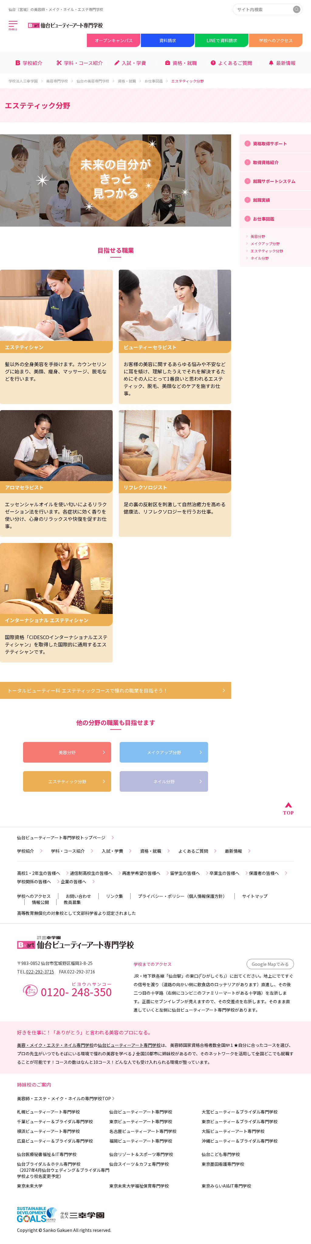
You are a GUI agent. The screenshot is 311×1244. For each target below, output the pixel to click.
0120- (76, 989)
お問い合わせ (78, 896)
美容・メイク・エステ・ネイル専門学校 (55, 1045)
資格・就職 (127, 81)
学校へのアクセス (276, 40)
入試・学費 (112, 851)
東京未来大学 (30, 1186)
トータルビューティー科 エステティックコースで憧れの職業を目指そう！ (87, 690)
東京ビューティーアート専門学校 (140, 1121)
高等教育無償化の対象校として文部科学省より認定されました (76, 913)
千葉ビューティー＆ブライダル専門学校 (55, 1121)
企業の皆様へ (73, 881)
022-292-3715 (40, 972)
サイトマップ (255, 896)
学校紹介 (25, 851)
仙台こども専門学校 (221, 1154)
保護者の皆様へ (264, 873)
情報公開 (40, 902)
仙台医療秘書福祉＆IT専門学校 (47, 1154)
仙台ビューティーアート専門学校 (129, 1045)
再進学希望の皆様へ (141, 873)
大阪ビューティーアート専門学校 (233, 1131)
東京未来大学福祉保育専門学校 (139, 1186)
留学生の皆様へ (185, 873)
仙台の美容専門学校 (93, 81)
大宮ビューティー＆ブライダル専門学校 (240, 1112)
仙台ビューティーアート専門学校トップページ (61, 837)
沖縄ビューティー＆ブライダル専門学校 (240, 1141)
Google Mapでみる (270, 964)
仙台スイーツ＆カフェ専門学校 (139, 1164)
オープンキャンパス (114, 40)
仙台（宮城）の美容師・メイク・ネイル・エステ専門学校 (56, 9)
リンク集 (114, 896)
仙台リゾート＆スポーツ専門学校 (141, 1154)
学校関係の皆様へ (34, 881)
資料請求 (167, 40)
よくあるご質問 (193, 851)
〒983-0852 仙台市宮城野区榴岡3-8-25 (55, 963)
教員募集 (72, 902)
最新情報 (233, 851)
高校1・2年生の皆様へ (38, 873)
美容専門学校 (57, 81)
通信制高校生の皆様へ (91, 873)
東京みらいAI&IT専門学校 (226, 1186)
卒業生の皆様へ (224, 873)
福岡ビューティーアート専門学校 (140, 1141)
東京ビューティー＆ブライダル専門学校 (240, 1121)
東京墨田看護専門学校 (223, 1164)
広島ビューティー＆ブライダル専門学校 (55, 1141)
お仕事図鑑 (154, 81)
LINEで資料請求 (222, 40)
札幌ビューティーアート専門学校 (48, 1112)
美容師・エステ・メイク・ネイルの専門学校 (64, 1098)
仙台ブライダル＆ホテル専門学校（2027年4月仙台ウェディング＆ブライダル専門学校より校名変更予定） (63, 1170)
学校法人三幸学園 (23, 81)
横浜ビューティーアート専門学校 (48, 1131)
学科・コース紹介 (68, 851)
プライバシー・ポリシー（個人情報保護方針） (182, 896)
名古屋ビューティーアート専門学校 (142, 1131)
